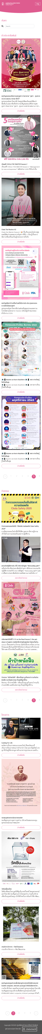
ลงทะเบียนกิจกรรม (21, 578)
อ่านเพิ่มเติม (21, 111)
